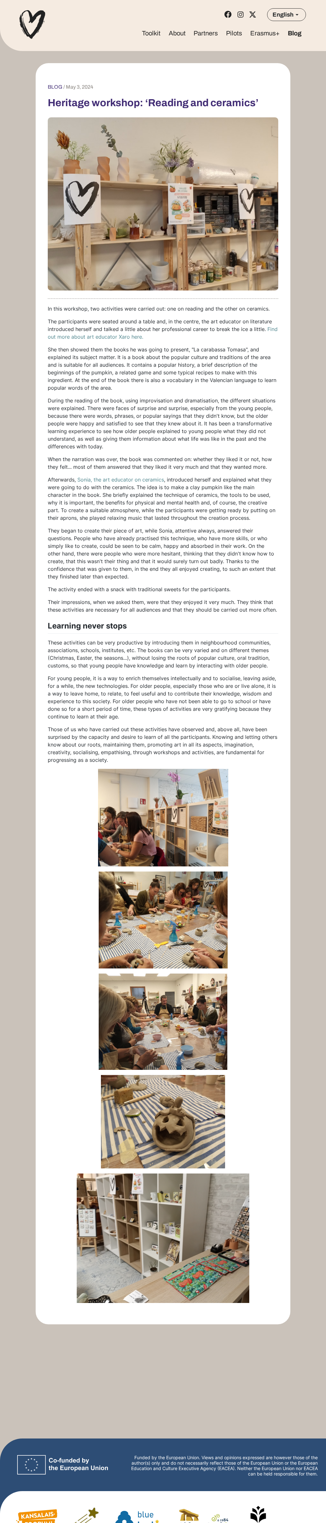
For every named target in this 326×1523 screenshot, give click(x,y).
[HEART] (32, 25)
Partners (206, 33)
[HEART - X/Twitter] (252, 14)
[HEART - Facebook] (227, 14)
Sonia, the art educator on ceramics (120, 479)
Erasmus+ (265, 33)
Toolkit (151, 33)
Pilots (234, 33)
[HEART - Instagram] (240, 14)
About (177, 33)
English (283, 14)
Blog (294, 33)
